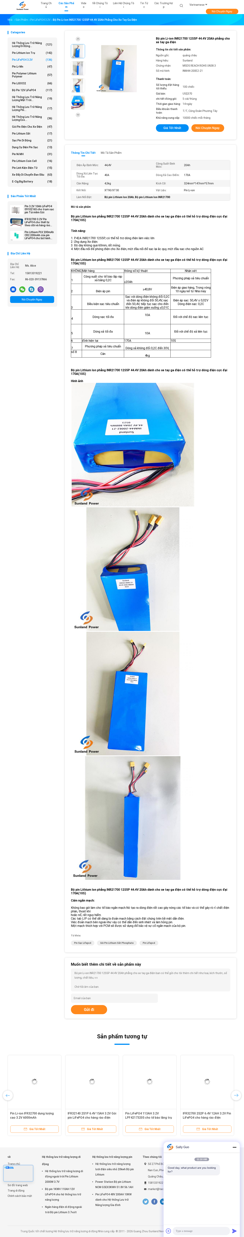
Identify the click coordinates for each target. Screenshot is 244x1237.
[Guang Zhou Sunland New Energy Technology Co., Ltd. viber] (41, 289)
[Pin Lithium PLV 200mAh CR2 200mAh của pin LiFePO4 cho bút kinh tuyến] (16, 235)
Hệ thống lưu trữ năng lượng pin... (32, 108)
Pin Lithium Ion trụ (32, 52)
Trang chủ (14, 1163)
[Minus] (234, 1147)
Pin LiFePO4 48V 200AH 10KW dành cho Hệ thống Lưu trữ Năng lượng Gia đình (113, 1200)
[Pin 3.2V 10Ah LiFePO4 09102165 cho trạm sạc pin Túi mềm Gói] (16, 209)
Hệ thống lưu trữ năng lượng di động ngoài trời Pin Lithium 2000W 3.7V (64, 1176)
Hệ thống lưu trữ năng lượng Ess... (32, 118)
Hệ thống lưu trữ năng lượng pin (112, 1156)
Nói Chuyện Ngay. (222, 11)
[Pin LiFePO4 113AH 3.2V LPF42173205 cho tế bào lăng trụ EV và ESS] (149, 1081)
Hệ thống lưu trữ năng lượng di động (61, 1160)
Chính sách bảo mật (20, 1195)
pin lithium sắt (32, 133)
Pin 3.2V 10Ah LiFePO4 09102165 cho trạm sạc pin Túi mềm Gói (39, 209)
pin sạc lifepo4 (82, 943)
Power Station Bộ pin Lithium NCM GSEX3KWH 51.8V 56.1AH (114, 1184)
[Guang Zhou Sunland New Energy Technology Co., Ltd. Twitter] (146, 1201)
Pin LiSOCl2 (32, 83)
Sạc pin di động (32, 140)
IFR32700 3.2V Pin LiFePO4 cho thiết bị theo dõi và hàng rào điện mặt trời (37, 222)
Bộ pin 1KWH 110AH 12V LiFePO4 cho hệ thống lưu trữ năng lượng (63, 1194)
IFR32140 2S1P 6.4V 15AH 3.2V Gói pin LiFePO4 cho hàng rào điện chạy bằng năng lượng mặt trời (92, 1118)
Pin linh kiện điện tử (32, 167)
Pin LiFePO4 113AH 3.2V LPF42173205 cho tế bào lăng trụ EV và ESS (148, 1118)
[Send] (234, 1231)
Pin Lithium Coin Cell (32, 160)
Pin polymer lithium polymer (32, 75)
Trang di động (16, 1190)
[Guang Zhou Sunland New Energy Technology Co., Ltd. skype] (31, 289)
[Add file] (168, 1231)
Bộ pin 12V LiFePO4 (32, 90)
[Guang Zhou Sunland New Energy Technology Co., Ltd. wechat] (22, 289)
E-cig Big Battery (32, 181)
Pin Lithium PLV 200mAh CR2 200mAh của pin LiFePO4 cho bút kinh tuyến (39, 235)
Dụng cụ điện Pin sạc (32, 147)
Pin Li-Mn (32, 66)
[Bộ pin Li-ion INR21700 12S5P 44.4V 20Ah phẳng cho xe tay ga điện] (119, 68)
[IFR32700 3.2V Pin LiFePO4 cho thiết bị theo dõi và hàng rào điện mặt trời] (16, 222)
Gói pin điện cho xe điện (32, 126)
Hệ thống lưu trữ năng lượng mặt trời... (32, 99)
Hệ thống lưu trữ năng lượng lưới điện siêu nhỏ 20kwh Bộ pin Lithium (114, 1169)
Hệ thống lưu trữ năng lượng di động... (32, 44)
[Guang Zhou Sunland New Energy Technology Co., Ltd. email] (13, 289)
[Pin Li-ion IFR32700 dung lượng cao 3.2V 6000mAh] (34, 1081)
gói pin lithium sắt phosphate (117, 943)
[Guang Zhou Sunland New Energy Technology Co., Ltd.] (22, 5)
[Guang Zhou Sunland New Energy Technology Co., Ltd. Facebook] (154, 1201)
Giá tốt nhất (172, 128)
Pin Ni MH (32, 154)
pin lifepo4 (149, 943)
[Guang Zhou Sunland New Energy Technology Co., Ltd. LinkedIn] (163, 1201)
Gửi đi (89, 1009)
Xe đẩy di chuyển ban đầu (32, 174)
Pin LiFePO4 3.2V (32, 59)
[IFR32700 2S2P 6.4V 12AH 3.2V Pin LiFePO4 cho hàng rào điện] (207, 1081)
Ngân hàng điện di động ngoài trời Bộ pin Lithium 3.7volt (63, 1209)
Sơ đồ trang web (18, 1185)
